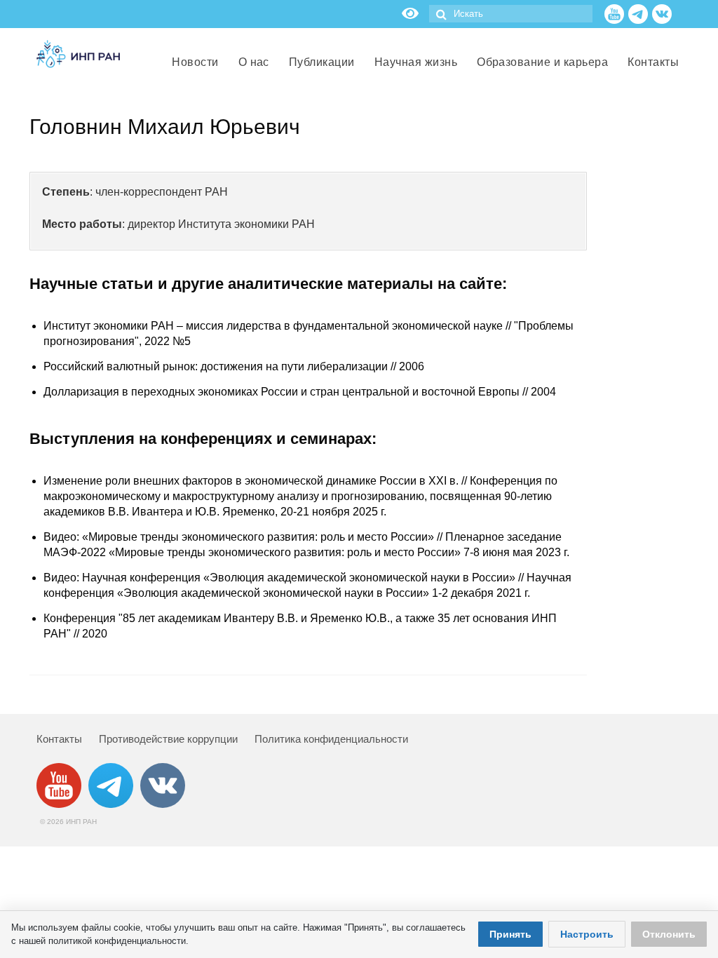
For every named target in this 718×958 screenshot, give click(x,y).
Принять (510, 934)
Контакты (59, 739)
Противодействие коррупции (168, 739)
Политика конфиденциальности (331, 739)
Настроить (587, 934)
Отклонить (669, 934)
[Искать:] (510, 13)
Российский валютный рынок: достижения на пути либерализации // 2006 (233, 366)
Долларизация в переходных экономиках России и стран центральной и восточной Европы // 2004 (299, 392)
